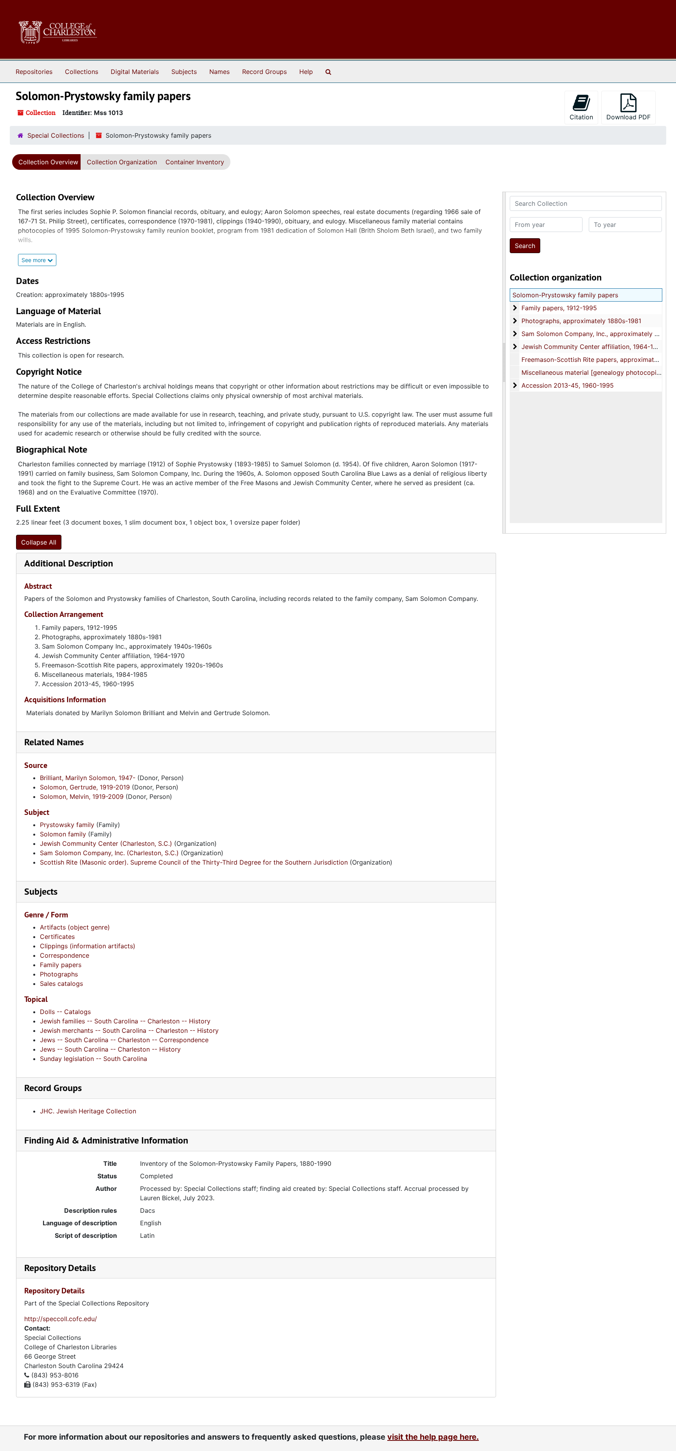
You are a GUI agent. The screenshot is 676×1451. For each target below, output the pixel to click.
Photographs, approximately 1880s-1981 (581, 321)
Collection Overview (48, 162)
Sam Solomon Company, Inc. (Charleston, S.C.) (109, 853)
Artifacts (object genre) (75, 927)
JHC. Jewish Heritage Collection (88, 1111)
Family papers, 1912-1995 (559, 308)
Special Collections (55, 135)
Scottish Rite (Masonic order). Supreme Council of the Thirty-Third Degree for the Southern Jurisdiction (194, 862)
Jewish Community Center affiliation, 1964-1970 (592, 347)
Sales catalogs (61, 983)
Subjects (184, 72)
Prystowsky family (67, 825)
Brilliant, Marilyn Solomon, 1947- (87, 778)
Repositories (34, 72)
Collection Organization (122, 162)
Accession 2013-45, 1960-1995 (567, 385)
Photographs (59, 974)
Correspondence (64, 955)
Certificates (57, 936)
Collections (81, 72)
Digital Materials (135, 72)
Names (219, 72)
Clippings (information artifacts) (87, 946)
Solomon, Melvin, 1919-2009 (82, 796)
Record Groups (264, 72)
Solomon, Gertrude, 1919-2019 (85, 787)
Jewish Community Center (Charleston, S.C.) (106, 843)
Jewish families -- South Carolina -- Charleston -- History (125, 1021)
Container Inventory (194, 162)
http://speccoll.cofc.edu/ (60, 1319)
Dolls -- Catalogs (65, 1012)
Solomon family (63, 834)
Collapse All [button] (38, 542)
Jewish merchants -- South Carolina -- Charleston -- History (129, 1030)
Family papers (60, 965)
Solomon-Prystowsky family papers (565, 295)
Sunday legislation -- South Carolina (93, 1059)
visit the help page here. (433, 1437)
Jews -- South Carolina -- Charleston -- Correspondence (124, 1040)
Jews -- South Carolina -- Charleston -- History (110, 1049)
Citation (581, 117)
